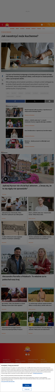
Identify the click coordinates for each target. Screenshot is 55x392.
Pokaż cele (27, 389)
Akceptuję (27, 385)
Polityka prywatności (37, 373)
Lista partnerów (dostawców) (7, 381)
